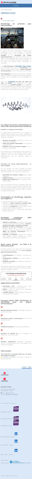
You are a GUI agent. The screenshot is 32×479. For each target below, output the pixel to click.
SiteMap (7, 475)
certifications (12, 81)
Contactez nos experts (9, 357)
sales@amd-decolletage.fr (12, 394)
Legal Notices (3, 475)
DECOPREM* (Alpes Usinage (23, 66)
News (29, 367)
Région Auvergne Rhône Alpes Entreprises (21, 463)
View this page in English (8, 20)
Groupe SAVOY (11, 475)
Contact (24, 367)
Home (2, 9)
